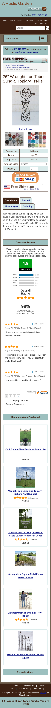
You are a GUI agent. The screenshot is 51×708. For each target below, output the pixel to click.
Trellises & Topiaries (17, 65)
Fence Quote (28, 20)
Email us (43, 693)
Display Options (20, 400)
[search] (30, 28)
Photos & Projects (15, 20)
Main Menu (12, 38)
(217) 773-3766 (39, 15)
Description (11, 200)
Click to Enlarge (25, 129)
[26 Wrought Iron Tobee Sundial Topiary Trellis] (14, 139)
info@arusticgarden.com (26, 52)
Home (5, 20)
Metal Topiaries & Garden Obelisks (18, 67)
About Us (38, 20)
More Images (11, 206)
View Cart (43, 23)
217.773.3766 (20, 49)
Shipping (28, 206)
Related (26, 200)
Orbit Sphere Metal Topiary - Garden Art (25, 449)
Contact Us (23, 689)
